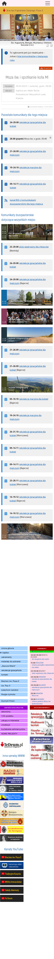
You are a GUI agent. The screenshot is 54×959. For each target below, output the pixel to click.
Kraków (42, 677)
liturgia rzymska (8, 694)
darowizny (5, 711)
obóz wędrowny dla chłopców (43, 673)
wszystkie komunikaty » (42, 707)
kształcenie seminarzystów (13, 729)
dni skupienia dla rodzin (40, 659)
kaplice (5, 652)
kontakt (4, 675)
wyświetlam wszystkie (43, 651)
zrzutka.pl (5, 725)
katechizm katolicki (9, 690)
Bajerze (42, 685)
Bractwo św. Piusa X (10, 681)
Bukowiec (40, 699)
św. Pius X (5, 685)
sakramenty (6, 657)
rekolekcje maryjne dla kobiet (33, 399)
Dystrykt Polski (8, 701)
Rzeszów (39, 663)
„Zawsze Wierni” (8, 666)
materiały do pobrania (10, 661)
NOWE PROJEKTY (9, 734)
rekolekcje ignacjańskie (11, 670)
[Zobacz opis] (27, 241)
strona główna (7, 648)
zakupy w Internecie (10, 720)
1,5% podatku (7, 716)
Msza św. (35, 695)
